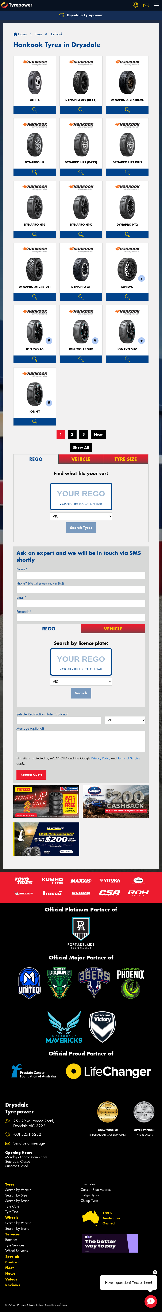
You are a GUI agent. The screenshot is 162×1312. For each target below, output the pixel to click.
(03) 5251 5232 (27, 1134)
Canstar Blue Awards (96, 1189)
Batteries (11, 1240)
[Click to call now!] (135, 5)
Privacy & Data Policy (30, 1305)
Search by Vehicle (18, 1190)
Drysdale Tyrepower (84, 15)
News (10, 1273)
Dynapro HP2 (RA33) (81, 162)
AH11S (35, 100)
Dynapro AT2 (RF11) (80, 100)
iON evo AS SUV (81, 349)
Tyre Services (14, 1245)
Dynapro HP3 (35, 224)
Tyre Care (12, 1206)
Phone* (40, 583)
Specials (12, 1256)
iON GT (35, 411)
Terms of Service (129, 758)
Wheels (11, 1217)
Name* (21, 569)
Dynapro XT (80, 287)
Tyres (9, 1184)
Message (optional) (30, 728)
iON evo (127, 287)
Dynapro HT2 (127, 224)
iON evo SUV (127, 349)
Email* (21, 597)
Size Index (88, 1184)
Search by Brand (17, 1201)
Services (12, 1234)
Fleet (9, 1267)
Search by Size (16, 1195)
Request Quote (31, 775)
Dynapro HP (35, 162)
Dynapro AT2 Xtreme (127, 100)
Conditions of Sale (56, 1305)
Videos (11, 1279)
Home (22, 34)
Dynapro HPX (81, 224)
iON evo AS (34, 349)
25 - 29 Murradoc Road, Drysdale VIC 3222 (33, 1123)
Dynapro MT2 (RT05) (35, 287)
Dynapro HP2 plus (127, 162)
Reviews (12, 1285)
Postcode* (23, 611)
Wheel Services (16, 1251)
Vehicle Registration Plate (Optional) (42, 714)
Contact (12, 1262)
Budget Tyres (90, 1195)
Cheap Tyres (89, 1200)
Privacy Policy (100, 758)
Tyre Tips (11, 1212)
